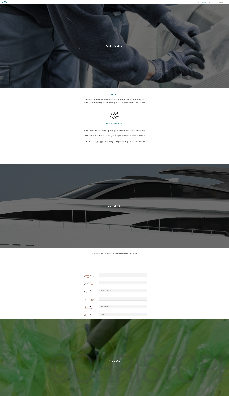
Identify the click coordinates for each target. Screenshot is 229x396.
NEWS (216, 2)
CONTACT (221, 2)
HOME (199, 2)
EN (225, 2)
